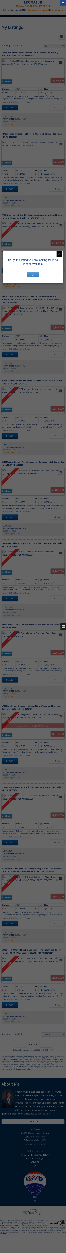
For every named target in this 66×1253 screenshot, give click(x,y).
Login (53, 10)
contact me (44, 1113)
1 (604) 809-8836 (9, 121)
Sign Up (60, 10)
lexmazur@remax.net (38, 10)
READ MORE (33, 1121)
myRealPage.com (33, 1213)
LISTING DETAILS (10, 107)
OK (33, 274)
